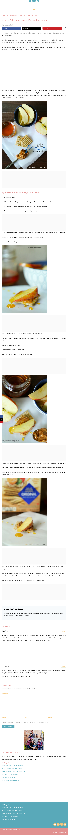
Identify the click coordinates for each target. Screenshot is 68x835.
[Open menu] (34, 10)
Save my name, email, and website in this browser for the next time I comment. (25, 722)
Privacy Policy (9, 829)
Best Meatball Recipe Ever (10, 774)
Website (49, 717)
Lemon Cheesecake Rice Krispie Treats (14, 768)
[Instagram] (38, 1)
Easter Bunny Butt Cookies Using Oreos (14, 771)
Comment (5, 693)
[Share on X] (1, 419)
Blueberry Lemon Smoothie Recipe (12, 765)
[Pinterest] (35, 1)
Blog (20, 829)
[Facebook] (33, 1)
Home (3, 829)
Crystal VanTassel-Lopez (13, 609)
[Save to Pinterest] (1, 422)
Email (27, 717)
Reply (63, 631)
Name (4, 717)
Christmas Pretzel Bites (9, 777)
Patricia (4, 666)
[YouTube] (30, 1)
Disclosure (15, 829)
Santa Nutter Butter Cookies (10, 780)
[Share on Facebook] (1, 416)
